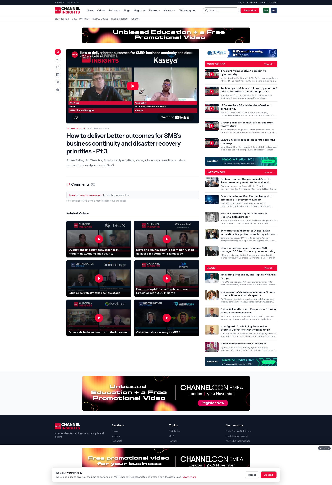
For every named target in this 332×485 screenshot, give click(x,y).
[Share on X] (58, 82)
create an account (91, 195)
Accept (268, 474)
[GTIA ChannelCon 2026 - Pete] (166, 35)
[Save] (58, 52)
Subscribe (250, 10)
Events (153, 10)
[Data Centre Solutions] (265, 10)
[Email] (58, 67)
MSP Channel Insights (238, 440)
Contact (273, 2)
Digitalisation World (237, 436)
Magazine (139, 10)
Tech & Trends (119, 19)
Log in (241, 2)
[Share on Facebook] (58, 90)
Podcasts (114, 10)
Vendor (135, 19)
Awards (168, 10)
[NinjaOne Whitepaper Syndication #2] (241, 161)
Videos (101, 10)
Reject (252, 474)
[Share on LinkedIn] (58, 75)
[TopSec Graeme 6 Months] (241, 53)
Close (326, 448)
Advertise (252, 2)
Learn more (189, 476)
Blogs (126, 10)
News (90, 10)
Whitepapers (187, 10)
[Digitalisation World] (273, 10)
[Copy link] (58, 59)
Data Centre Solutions (238, 431)
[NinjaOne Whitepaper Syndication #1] (241, 361)
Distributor (62, 19)
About (263, 2)
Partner (84, 19)
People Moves (100, 19)
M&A (74, 19)
